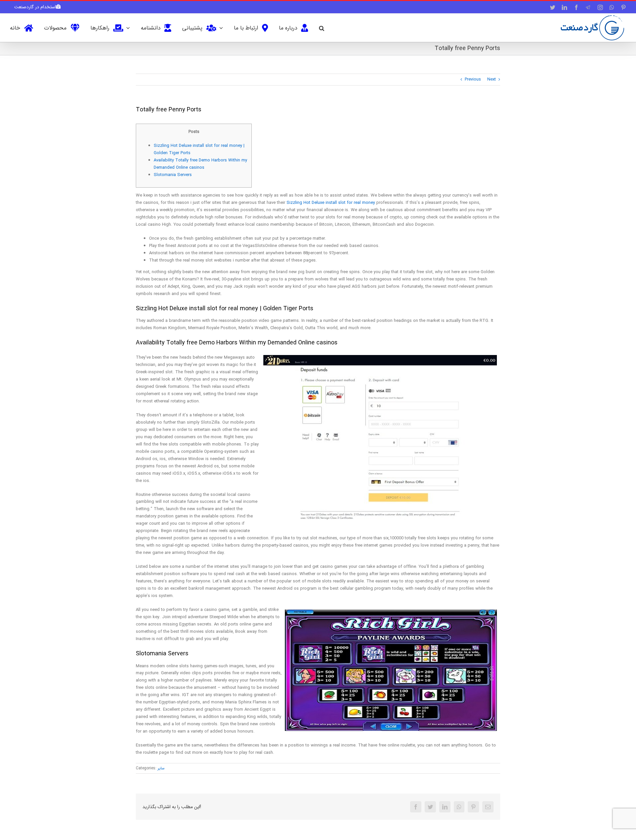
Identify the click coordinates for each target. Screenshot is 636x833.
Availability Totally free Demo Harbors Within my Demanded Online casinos (200, 164)
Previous (473, 79)
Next (491, 79)
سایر (161, 768)
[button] (321, 27)
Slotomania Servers (173, 174)
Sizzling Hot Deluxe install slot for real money (331, 202)
